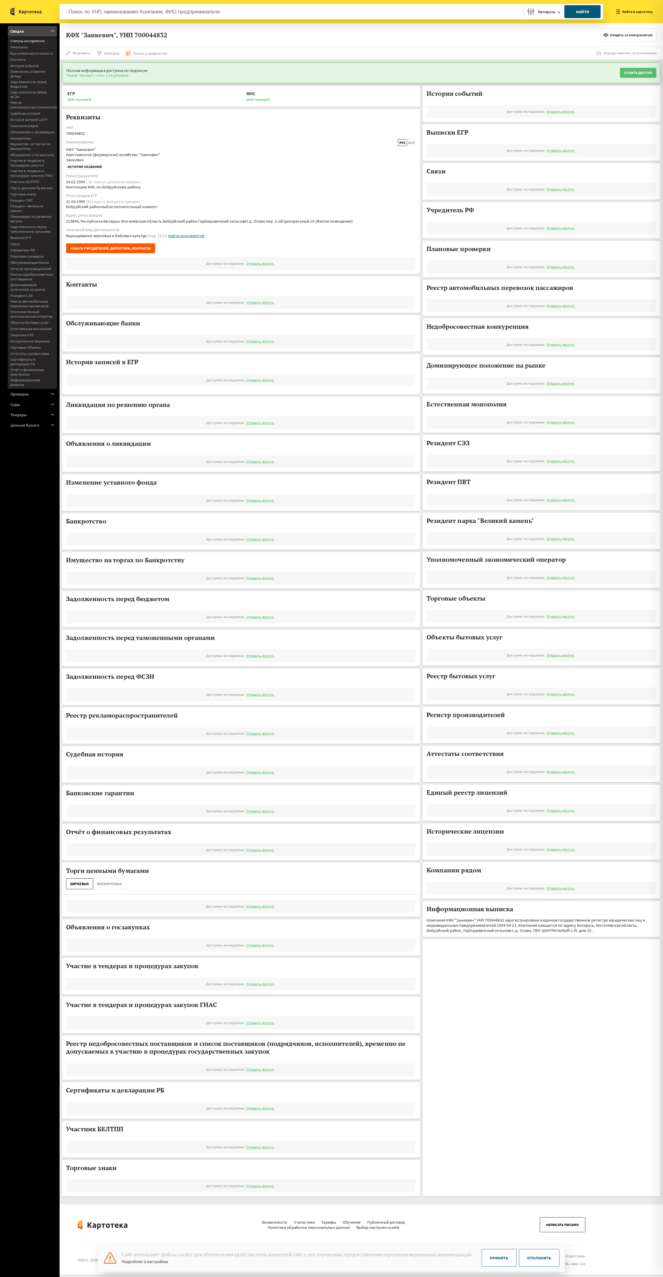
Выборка (111, 53)
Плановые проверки (27, 256)
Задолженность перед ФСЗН (28, 94)
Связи (15, 244)
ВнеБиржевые (109, 883)
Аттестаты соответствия (29, 353)
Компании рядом (24, 125)
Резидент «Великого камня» (26, 208)
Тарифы (328, 1222)
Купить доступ (638, 72)
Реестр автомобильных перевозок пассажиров (29, 303)
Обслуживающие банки (29, 262)
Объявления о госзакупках (32, 154)
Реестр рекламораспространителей (33, 105)
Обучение (352, 1222)
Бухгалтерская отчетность (31, 53)
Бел (411, 142)
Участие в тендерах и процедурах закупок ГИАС (31, 173)
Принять (499, 1257)
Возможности (274, 1222)
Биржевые (79, 883)
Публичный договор (386, 1222)
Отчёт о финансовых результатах (27, 372)
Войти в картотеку (637, 11)
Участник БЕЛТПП (24, 181)
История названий (85, 166)
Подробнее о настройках (145, 1261)
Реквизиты (19, 47)
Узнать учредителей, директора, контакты (110, 248)
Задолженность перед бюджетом (28, 84)
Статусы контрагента (27, 41)
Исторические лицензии (30, 341)
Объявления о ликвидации (32, 132)
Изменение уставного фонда (28, 73)
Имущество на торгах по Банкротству (30, 146)
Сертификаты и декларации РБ (22, 361)
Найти (582, 11)
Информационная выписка (25, 382)
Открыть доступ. (260, 263)
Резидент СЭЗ (21, 295)
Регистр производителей (31, 268)
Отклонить (539, 1257)
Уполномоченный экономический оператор (31, 314)
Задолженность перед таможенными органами (30, 229)
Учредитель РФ (22, 250)
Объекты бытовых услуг (29, 322)
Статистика (304, 1222)
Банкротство (20, 138)
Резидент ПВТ (21, 200)
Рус (402, 142)
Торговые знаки (23, 194)
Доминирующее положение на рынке (27, 287)
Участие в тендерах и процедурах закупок (27, 162)
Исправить (81, 53)
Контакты (18, 59)
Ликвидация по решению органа (31, 218)
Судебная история (25, 113)
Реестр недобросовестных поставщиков (31, 276)
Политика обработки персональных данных (309, 1227)
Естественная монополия (31, 328)
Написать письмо (562, 1224)
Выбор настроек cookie (377, 1227)
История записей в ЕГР (28, 119)
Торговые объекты (25, 347)
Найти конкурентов (186, 235)
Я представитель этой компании (630, 53)
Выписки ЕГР (20, 237)
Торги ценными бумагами (31, 188)
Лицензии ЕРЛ (22, 335)
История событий (24, 65)
